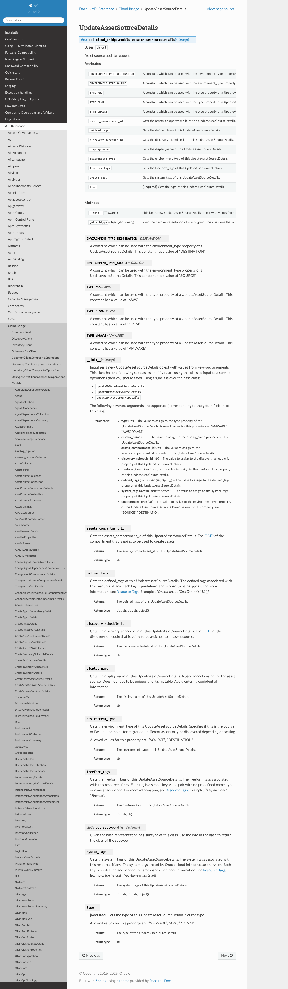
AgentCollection (24, 402)
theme (124, 981)
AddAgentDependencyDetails (32, 390)
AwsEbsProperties (25, 537)
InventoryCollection (26, 833)
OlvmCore (21, 968)
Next (225, 955)
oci (35, 6)
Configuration (14, 39)
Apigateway (16, 206)
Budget (13, 292)
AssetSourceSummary (28, 500)
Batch (12, 272)
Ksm (17, 845)
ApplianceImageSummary (30, 439)
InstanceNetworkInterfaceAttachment (37, 802)
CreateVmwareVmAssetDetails (32, 691)
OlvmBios (21, 913)
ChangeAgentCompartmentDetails (35, 562)
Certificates (16, 306)
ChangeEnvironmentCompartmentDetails (39, 599)
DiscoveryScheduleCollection (32, 710)
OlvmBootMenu (24, 925)
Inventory (20, 820)
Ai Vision (14, 172)
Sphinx (101, 981)
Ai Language (16, 159)
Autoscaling (16, 259)
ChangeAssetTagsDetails (29, 586)
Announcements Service (24, 186)
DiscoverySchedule (26, 703)
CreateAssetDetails (26, 624)
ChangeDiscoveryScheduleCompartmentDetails (41, 593)
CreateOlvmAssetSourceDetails (33, 679)
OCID (209, 536)
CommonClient (21, 332)
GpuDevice (21, 747)
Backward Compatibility (21, 66)
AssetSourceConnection (29, 482)
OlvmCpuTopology (26, 980)
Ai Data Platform (19, 146)
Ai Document (17, 153)
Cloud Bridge (17, 326)
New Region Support (19, 59)
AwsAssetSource (24, 513)
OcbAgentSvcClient (24, 351)
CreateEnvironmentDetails (30, 660)
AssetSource (22, 470)
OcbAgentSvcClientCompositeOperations (38, 377)
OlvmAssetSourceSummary (31, 906)
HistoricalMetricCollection (30, 765)
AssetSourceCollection (28, 476)
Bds (10, 279)
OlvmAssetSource (25, 900)
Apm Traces (16, 232)
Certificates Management (25, 312)
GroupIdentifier (24, 753)
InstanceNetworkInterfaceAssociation (37, 796)
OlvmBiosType (23, 919)
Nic (17, 876)
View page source (221, 9)
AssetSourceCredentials (29, 494)
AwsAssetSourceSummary (30, 519)
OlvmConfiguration (26, 956)
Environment (22, 728)
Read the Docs (161, 981)
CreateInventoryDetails (28, 673)
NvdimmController (26, 888)
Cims (11, 319)
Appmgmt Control (20, 239)
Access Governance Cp (24, 133)
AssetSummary (23, 507)
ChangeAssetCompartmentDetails (35, 574)
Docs (83, 9)
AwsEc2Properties (25, 556)
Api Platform (16, 192)
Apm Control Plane (21, 219)
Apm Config (16, 212)
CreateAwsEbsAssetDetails (30, 642)
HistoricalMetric (24, 759)
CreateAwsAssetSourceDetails (32, 636)
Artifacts (14, 246)
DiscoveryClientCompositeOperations (36, 364)
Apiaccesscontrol (19, 199)
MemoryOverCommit (27, 857)
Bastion (13, 266)
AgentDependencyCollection (32, 414)
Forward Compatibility (20, 52)
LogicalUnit (21, 851)
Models (16, 383)
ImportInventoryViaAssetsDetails (34, 783)
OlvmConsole (23, 962)
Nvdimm (20, 882)
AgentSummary (24, 427)
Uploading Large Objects (22, 99)
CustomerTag (22, 697)
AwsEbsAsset (22, 525)
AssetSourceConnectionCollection (35, 488)
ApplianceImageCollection (30, 433)
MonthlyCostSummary (28, 870)
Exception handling (18, 92)
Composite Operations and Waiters (29, 112)
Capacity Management (23, 299)
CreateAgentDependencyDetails (34, 611)
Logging (10, 86)
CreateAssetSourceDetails (30, 630)
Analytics (14, 179)
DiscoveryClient (22, 338)
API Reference (15, 126)
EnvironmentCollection (28, 734)
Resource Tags (128, 592)
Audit (11, 252)
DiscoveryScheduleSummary (32, 716)
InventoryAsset (23, 827)
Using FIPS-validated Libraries (25, 46)
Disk (17, 722)
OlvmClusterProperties (28, 950)
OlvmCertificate (24, 937)
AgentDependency (26, 408)
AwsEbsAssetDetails (26, 531)
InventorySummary (26, 839)
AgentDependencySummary (31, 420)
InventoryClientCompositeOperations (36, 370)
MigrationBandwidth (27, 864)
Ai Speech (15, 166)
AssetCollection (24, 463)
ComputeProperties (26, 605)
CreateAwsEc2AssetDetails (30, 648)
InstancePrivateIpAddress (30, 808)
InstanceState (23, 814)
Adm (11, 139)
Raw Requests (15, 106)
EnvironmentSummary (28, 740)
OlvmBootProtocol (26, 931)
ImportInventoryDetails (28, 777)
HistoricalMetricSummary (30, 771)
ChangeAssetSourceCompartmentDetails (39, 580)
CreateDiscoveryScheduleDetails (34, 654)
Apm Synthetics (19, 226)
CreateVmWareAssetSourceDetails (35, 685)
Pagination (12, 119)
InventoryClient (22, 345)
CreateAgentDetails (26, 617)
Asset (18, 445)
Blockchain (15, 286)
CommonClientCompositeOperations (35, 357)
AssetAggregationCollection (31, 457)
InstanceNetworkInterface (30, 790)
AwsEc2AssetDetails (27, 550)
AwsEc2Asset (23, 543)
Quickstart (12, 72)
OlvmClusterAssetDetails (29, 944)
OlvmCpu (20, 974)
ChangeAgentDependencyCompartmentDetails (41, 568)
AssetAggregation (25, 451)
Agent (18, 396)
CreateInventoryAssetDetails (31, 667)
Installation (12, 32)
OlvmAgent (21, 894)
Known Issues (14, 79)
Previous (92, 955)
